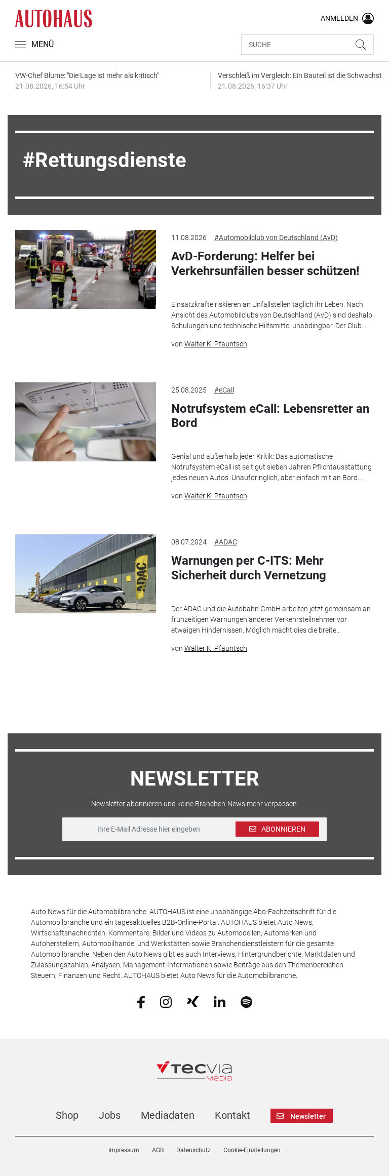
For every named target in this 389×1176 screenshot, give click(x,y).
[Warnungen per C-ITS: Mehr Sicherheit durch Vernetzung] (85, 573)
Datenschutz (193, 1150)
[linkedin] (219, 1001)
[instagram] (166, 1001)
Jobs (110, 1115)
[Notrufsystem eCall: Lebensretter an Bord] (85, 421)
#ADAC (225, 542)
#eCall (224, 390)
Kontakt (232, 1115)
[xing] (193, 1001)
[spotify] (246, 1001)
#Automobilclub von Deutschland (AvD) (276, 237)
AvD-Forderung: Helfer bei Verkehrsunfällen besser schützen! (265, 263)
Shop (67, 1115)
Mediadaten (167, 1115)
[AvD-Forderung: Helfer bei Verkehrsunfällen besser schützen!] (85, 269)
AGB (158, 1150)
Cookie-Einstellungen (252, 1150)
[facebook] (141, 1001)
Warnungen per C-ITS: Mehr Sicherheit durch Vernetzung (248, 568)
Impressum (123, 1150)
